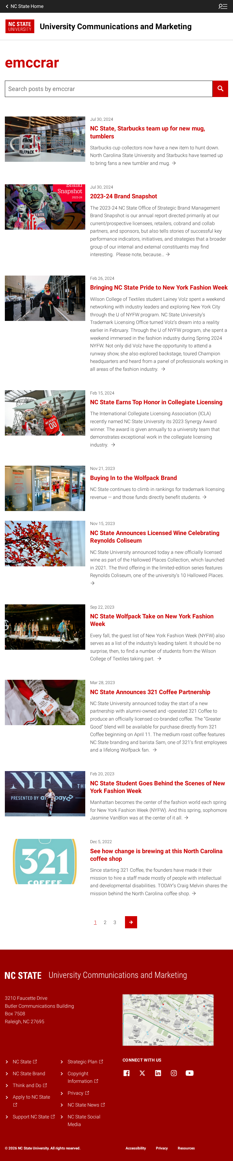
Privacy (162, 1148)
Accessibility (136, 1148)
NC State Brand (29, 1073)
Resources (186, 1148)
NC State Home (27, 6)
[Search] (220, 89)
